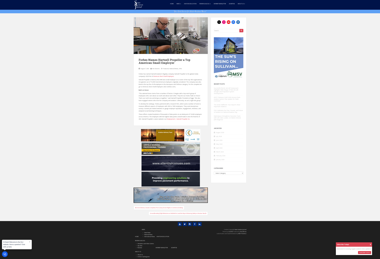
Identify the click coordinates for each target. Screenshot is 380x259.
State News (147, 232)
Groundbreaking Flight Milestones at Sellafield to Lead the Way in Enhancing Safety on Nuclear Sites (177, 213)
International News (149, 236)
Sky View (140, 246)
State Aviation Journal (240, 229)
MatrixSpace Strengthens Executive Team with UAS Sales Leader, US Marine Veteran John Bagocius (227, 118)
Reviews (140, 247)
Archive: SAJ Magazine (144, 257)
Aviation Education (190, 4)
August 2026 (220, 132)
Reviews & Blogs (205, 4)
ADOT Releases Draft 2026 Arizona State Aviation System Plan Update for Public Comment (227, 99)
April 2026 (219, 148)
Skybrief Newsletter (220, 4)
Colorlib (230, 231)
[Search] (241, 30)
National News (174, 68)
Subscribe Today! (364, 252)
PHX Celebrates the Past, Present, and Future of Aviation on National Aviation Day (228, 111)
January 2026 (220, 159)
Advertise (232, 4)
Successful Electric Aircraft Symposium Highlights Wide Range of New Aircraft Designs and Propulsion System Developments (226, 90)
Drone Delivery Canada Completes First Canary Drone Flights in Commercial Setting (159, 208)
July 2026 (219, 136)
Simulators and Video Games (146, 243)
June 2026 (219, 140)
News (178, 4)
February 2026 (220, 156)
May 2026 (219, 144)
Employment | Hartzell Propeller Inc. (178, 119)
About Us (241, 4)
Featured (166, 68)
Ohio (180, 68)
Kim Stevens (156, 68)
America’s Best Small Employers (163, 76)
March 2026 (220, 152)
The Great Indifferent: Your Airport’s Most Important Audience (227, 105)
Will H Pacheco (242, 233)
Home (172, 4)
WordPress (243, 231)
